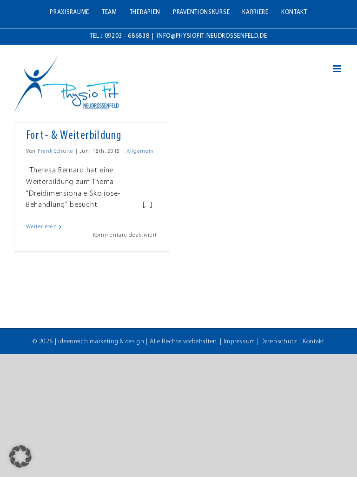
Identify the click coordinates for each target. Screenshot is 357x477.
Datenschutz (279, 341)
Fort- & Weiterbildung (73, 135)
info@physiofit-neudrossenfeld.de (212, 36)
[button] (20, 456)
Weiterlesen (41, 227)
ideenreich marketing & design (101, 341)
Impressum (239, 341)
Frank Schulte (55, 151)
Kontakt (313, 341)
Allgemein (140, 151)
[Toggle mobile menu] (338, 69)
